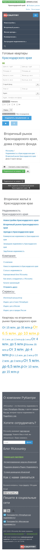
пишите (26, 485)
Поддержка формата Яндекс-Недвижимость (21, 467)
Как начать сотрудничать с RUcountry (17, 279)
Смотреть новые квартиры (18, 167)
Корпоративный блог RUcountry (15, 274)
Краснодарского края (17, 58)
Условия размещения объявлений (17, 472)
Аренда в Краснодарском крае (18, 232)
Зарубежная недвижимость (13, 251)
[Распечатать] (28, 171)
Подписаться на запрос (12, 171)
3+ (19, 104)
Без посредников (23, 114)
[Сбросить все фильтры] (14, 123)
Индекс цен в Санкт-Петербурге (15, 302)
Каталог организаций (11, 283)
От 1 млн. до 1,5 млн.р (12, 339)
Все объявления (9, 114)
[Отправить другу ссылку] (14, 510)
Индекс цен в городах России (14, 310)
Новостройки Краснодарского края (21, 220)
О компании (7, 262)
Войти (28, 9)
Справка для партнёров (13, 457)
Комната (14, 101)
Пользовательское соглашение (14, 533)
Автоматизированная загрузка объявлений (20, 462)
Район (6, 110)
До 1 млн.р (27, 339)
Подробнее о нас (9, 416)
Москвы (21, 409)
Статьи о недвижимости (12, 270)
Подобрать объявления (16, 118)
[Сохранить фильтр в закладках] (5, 123)
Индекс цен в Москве (11, 306)
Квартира (6, 101)
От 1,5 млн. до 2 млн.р (23, 355)
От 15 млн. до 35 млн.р (17, 327)
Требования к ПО (32, 533)
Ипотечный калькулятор (12, 298)
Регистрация (35, 9)
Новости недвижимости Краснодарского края (20, 266)
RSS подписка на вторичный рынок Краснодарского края (21, 187)
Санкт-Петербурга (10, 409)
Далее (29, 442)
